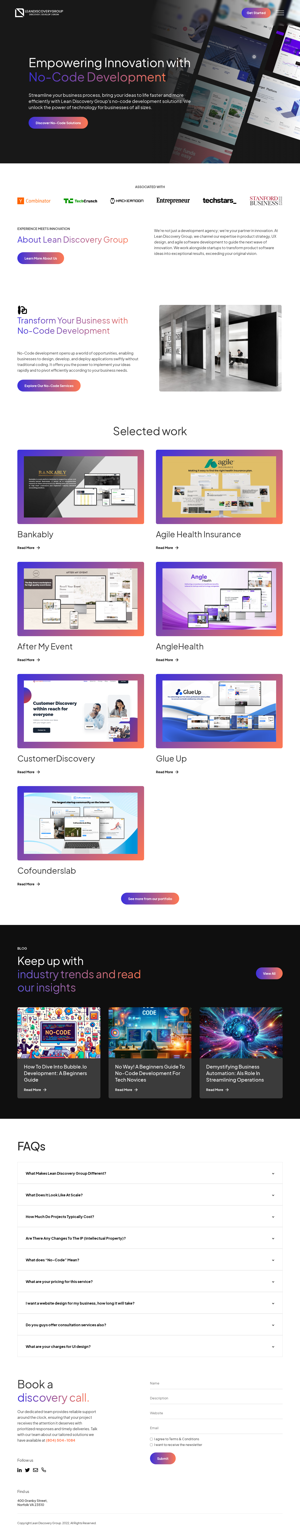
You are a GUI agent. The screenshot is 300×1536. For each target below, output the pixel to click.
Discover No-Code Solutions (58, 123)
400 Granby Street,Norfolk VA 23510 (32, 1503)
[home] (39, 12)
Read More (25, 548)
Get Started (256, 13)
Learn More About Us (40, 258)
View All (269, 973)
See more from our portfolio (150, 899)
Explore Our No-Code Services (48, 386)
